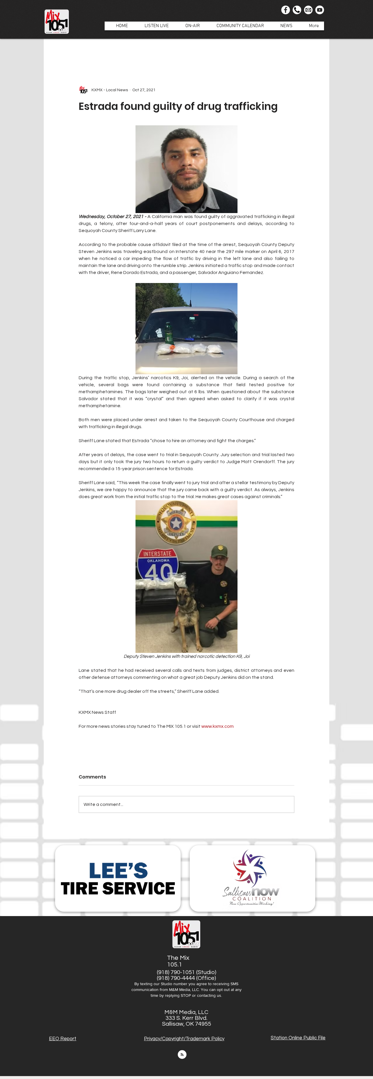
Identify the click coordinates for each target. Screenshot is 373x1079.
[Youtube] (319, 10)
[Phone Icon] (297, 10)
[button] (189, 26)
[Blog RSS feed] (182, 1054)
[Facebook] (285, 10)
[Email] (308, 10)
